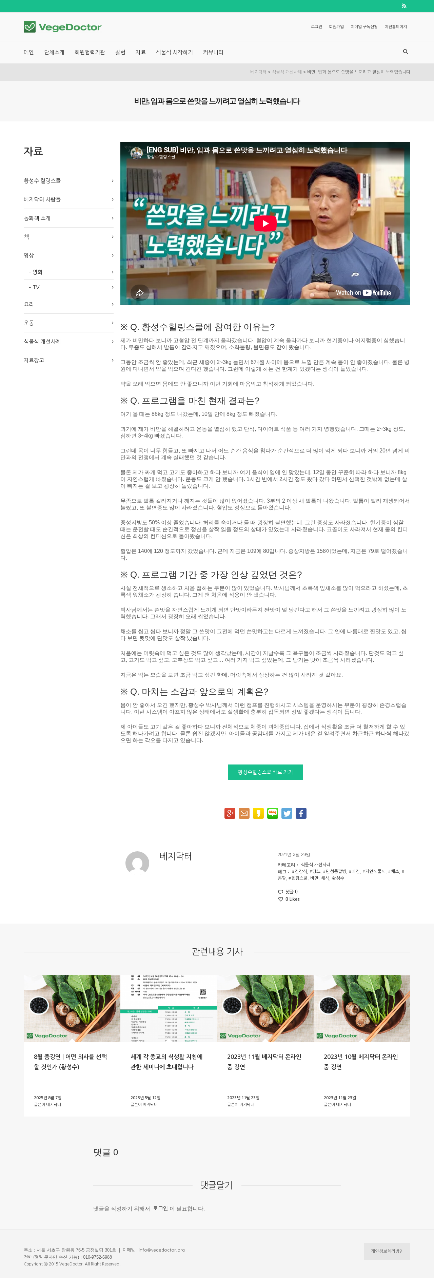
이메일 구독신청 (364, 27)
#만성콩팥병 (334, 871)
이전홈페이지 (395, 27)
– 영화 (36, 272)
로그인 (316, 27)
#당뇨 (315, 871)
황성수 (338, 878)
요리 (29, 304)
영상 (29, 255)
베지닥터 (258, 72)
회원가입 (336, 27)
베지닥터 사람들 (42, 199)
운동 (29, 323)
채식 (325, 878)
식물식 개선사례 (287, 72)
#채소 (393, 871)
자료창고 (34, 360)
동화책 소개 (37, 218)
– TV (34, 287)
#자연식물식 (374, 871)
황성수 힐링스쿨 (42, 180)
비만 (314, 878)
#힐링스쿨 (298, 878)
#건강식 (299, 871)
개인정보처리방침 (387, 1251)
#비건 (354, 871)
